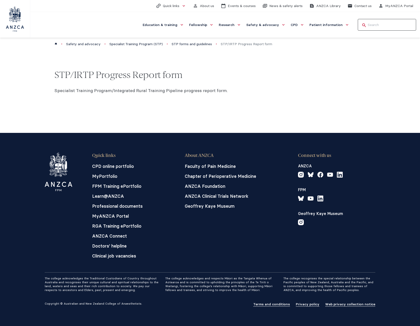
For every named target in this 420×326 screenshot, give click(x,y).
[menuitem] (163, 25)
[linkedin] (340, 175)
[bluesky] (311, 175)
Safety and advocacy (83, 44)
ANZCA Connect (109, 236)
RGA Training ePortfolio (116, 226)
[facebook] (320, 175)
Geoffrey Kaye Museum (210, 206)
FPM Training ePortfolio (116, 186)
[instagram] (301, 175)
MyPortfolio (104, 176)
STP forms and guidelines (192, 44)
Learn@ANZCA (108, 196)
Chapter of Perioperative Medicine (220, 176)
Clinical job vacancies (114, 256)
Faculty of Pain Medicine (210, 166)
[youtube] (330, 175)
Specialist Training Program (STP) (136, 44)
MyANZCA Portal (110, 216)
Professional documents (117, 206)
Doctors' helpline (109, 246)
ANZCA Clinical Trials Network (216, 196)
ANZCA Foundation (205, 186)
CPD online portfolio (113, 166)
